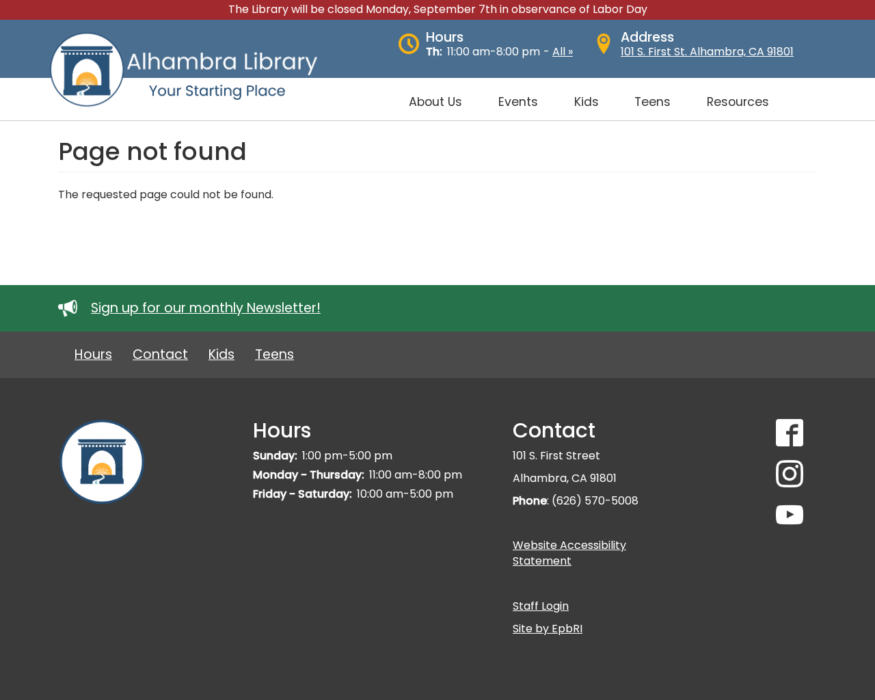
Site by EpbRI (547, 628)
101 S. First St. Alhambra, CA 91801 (707, 51)
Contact (160, 354)
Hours (93, 354)
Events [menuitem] (518, 102)
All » (562, 51)
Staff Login (541, 606)
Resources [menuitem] (738, 102)
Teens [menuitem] (652, 102)
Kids (221, 354)
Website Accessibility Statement (569, 553)
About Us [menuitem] (435, 102)
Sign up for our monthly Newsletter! (206, 308)
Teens (274, 354)
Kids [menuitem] (586, 102)
